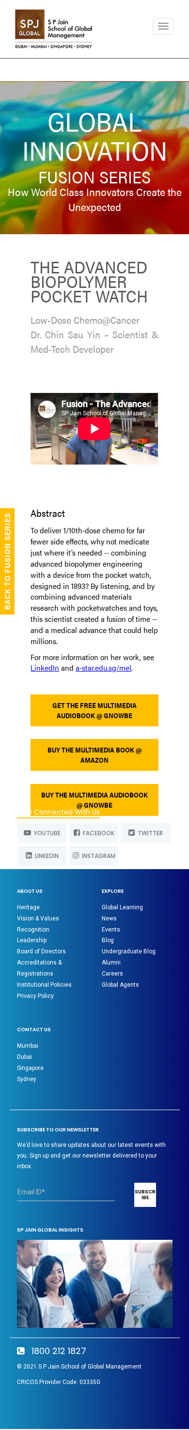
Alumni (111, 962)
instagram (97, 856)
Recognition (33, 929)
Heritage (28, 907)
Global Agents (120, 984)
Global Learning (122, 907)
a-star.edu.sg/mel (103, 667)
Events (111, 929)
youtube (46, 833)
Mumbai (27, 1045)
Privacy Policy (35, 996)
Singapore (30, 1068)
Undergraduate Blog (129, 951)
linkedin (45, 856)
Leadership (32, 940)
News (109, 918)
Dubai (24, 1057)
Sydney (26, 1079)
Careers (112, 973)
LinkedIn (45, 667)
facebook (97, 833)
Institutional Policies (44, 984)
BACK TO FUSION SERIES (7, 561)
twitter (149, 833)
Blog (108, 940)
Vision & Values (38, 918)
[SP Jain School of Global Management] (56, 29)
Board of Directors (41, 951)
